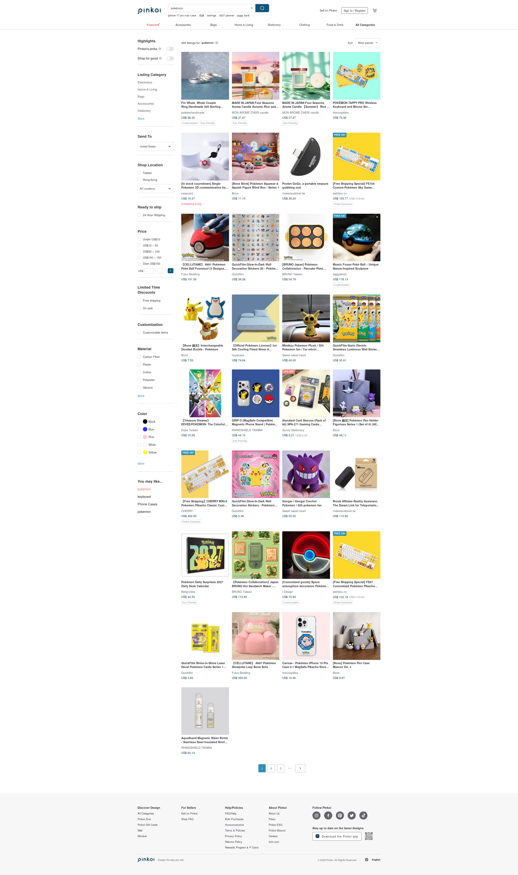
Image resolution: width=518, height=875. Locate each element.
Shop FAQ (187, 819)
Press (272, 819)
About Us (274, 813)
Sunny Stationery (293, 430)
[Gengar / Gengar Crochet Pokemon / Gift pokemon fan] (306, 474)
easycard (187, 193)
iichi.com (274, 841)
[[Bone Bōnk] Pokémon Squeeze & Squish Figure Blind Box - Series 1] (256, 156)
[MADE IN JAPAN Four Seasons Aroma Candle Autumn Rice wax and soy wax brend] (256, 76)
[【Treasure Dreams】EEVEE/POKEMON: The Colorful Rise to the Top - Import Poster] (205, 393)
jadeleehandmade (192, 112)
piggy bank (243, 15)
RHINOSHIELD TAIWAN (247, 430)
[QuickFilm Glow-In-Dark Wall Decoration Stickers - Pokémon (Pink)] (256, 474)
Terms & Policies (235, 830)
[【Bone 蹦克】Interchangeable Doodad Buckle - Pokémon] (205, 318)
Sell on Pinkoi (328, 10)
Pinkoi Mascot (277, 830)
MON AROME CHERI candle (250, 112)
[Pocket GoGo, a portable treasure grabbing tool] (306, 156)
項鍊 (201, 15)
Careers (273, 836)
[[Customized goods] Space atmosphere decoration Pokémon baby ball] (306, 555)
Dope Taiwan (189, 430)
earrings (211, 15)
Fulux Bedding (190, 274)
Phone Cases (147, 504)
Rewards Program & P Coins (242, 847)
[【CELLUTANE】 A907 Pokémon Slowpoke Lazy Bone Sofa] (256, 636)
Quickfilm (238, 274)
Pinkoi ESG (275, 824)
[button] (170, 270)
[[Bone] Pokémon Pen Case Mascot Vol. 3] (357, 636)
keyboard (144, 496)
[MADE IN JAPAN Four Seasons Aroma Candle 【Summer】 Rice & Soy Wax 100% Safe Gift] (306, 76)
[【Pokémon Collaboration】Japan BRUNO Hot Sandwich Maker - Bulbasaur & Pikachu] (256, 555)
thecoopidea (341, 112)
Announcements (234, 824)
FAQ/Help (230, 813)
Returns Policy (233, 841)
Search (262, 8)
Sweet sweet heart (294, 355)
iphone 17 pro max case (182, 15)
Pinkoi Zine (144, 819)
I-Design (287, 592)
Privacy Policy (233, 836)
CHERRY (187, 511)
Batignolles (188, 592)
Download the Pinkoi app (339, 836)
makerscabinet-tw (293, 193)
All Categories (146, 813)
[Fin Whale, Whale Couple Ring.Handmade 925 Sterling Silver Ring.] (205, 76)
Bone (235, 193)
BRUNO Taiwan (292, 274)
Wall (140, 830)
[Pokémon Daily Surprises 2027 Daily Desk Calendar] (205, 555)
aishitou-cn (340, 193)
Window (142, 836)
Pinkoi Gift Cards (148, 824)
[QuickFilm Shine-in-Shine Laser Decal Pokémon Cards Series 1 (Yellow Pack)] (205, 636)
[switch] (156, 48)
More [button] (141, 118)
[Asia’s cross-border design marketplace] (149, 10)
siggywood (339, 274)
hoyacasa (238, 355)
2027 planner (226, 15)
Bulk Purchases (234, 819)
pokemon (144, 511)
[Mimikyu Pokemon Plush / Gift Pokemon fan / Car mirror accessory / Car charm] (306, 318)
